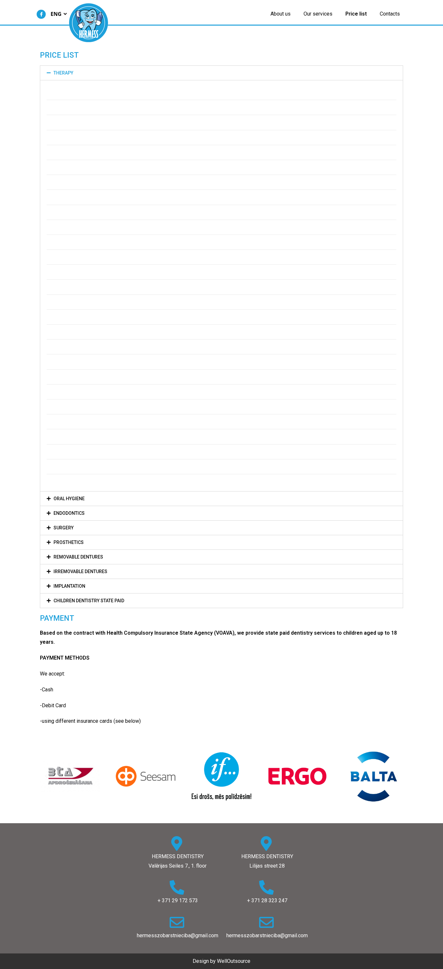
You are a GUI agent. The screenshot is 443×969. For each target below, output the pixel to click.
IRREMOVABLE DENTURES (80, 571)
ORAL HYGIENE (69, 498)
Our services (318, 14)
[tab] (221, 73)
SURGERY (64, 527)
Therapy (63, 72)
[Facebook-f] (41, 14)
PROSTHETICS (69, 542)
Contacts (390, 14)
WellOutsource (233, 961)
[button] (46, 776)
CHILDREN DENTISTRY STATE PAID (89, 600)
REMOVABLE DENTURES (78, 556)
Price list (356, 14)
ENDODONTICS (69, 513)
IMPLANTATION (69, 586)
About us (280, 14)
